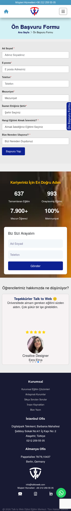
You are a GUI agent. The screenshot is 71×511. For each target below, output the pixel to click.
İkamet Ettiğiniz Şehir (14, 105)
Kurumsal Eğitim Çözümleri (35, 389)
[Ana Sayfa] (6, 11)
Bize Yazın (35, 409)
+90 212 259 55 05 (46, 2)
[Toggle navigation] (63, 11)
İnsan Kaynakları (35, 404)
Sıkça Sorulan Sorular (35, 399)
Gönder (35, 266)
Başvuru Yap (13, 151)
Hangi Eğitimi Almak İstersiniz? (20, 120)
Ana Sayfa (23, 32)
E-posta (7, 62)
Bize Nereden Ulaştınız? (16, 134)
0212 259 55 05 (35, 440)
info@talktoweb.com (35, 484)
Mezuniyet (8, 91)
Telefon (6, 77)
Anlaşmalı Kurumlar (35, 394)
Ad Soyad (8, 48)
